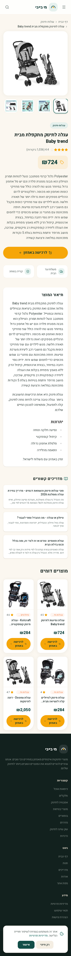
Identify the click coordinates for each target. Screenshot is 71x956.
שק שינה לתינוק (59, 829)
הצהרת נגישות (60, 917)
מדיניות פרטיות (59, 904)
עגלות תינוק (57, 615)
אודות (64, 877)
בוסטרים (63, 816)
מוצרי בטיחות (60, 809)
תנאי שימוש (61, 910)
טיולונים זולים (22, 615)
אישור (26, 945)
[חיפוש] (7, 7)
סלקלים (63, 796)
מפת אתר (62, 883)
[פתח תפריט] (64, 7)
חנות (65, 863)
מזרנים (64, 822)
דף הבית (63, 22)
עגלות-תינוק (47, 22)
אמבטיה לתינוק (59, 802)
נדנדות (64, 836)
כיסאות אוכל (61, 789)
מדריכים (63, 870)
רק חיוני (45, 945)
